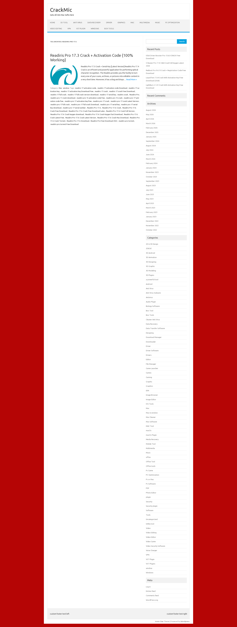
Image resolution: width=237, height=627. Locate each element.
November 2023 (152, 172)
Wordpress (185, 621)
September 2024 (152, 141)
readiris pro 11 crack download (62, 98)
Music (157, 22)
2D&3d (148, 248)
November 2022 (152, 225)
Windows (95, 28)
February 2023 (151, 212)
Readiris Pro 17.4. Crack (111, 108)
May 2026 (149, 114)
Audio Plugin (151, 302)
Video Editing (56, 28)
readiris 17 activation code (85, 88)
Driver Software (152, 350)
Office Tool (150, 462)
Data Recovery (94, 22)
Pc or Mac (150, 479)
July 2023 (149, 190)
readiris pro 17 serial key (110, 104)
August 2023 (151, 185)
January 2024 (151, 168)
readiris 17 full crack (58, 95)
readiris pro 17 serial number (74, 108)
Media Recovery (152, 439)
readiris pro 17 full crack (60, 104)
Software (149, 510)
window (66, 88)
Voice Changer (151, 550)
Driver (109, 22)
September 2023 (152, 181)
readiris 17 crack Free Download (122, 91)
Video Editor (151, 537)
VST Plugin (80, 28)
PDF (147, 488)
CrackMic (61, 10)
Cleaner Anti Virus (153, 319)
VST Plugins (150, 564)
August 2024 (151, 146)
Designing (150, 333)
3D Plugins (150, 275)
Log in (148, 587)
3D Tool (64, 22)
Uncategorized (152, 519)
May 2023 (149, 199)
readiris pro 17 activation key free (78, 101)
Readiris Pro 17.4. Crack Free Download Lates (87, 111)
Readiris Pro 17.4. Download (78, 121)
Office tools (150, 466)
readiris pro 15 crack (114, 98)
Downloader (151, 342)
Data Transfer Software (155, 328)
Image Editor (151, 399)
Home (52, 22)
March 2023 (150, 208)
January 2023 (151, 217)
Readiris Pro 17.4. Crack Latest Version (80, 118)
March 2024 (150, 159)
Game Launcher (152, 368)
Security (149, 502)
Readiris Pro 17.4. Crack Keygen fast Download (104, 114)
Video (148, 528)
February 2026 (151, 128)
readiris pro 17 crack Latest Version (125, 101)
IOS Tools (150, 404)
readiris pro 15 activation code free (91, 98)
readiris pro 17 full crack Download (85, 104)
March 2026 (150, 123)
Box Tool (149, 311)
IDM (147, 390)
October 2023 (151, 177)
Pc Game (149, 470)
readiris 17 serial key (108, 95)
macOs (148, 430)
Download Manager (154, 337)
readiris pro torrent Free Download (64, 124)
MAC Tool (150, 426)
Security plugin (151, 506)
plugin (148, 497)
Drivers (149, 355)
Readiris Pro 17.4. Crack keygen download (67, 114)
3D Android (150, 253)
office (148, 457)
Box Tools (109, 28)
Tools (148, 515)
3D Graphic (150, 266)
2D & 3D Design (152, 244)
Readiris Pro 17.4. (94, 108)
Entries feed (151, 591)
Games (148, 373)
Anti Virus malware (153, 293)
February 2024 (151, 163)
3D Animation (151, 257)
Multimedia (145, 22)
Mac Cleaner (151, 417)
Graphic (149, 382)
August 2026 (151, 110)
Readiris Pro (134, 95)
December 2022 (152, 221)
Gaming (149, 377)
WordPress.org (152, 600)
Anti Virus (77, 22)
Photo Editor (151, 493)
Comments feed (152, 595)
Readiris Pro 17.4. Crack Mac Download (113, 118)
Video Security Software (155, 546)
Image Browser (152, 395)
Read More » (131, 79)
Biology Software (153, 306)
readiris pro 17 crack (101, 101)
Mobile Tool (151, 444)
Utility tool (150, 524)
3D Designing (151, 262)
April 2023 (150, 203)
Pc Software (151, 484)
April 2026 (150, 119)
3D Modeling (151, 271)
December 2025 (152, 132)
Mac (132, 22)
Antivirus (149, 297)
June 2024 (150, 154)
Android (149, 284)
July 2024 (149, 150)
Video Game (151, 541)
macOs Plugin (151, 435)
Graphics (121, 22)
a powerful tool (152, 279)
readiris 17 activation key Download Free (77, 91)
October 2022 (151, 230)
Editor (148, 359)
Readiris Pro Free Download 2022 (104, 121)
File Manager (151, 364)
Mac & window (152, 413)
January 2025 (151, 137)
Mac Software (151, 422)
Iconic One (159, 621)
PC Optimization (172, 22)
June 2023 (150, 194)
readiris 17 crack (101, 91)
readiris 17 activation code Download (112, 88)
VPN (69, 28)
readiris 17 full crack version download (83, 95)
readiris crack (122, 95)
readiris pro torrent (126, 121)
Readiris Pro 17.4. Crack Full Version (120, 111)
